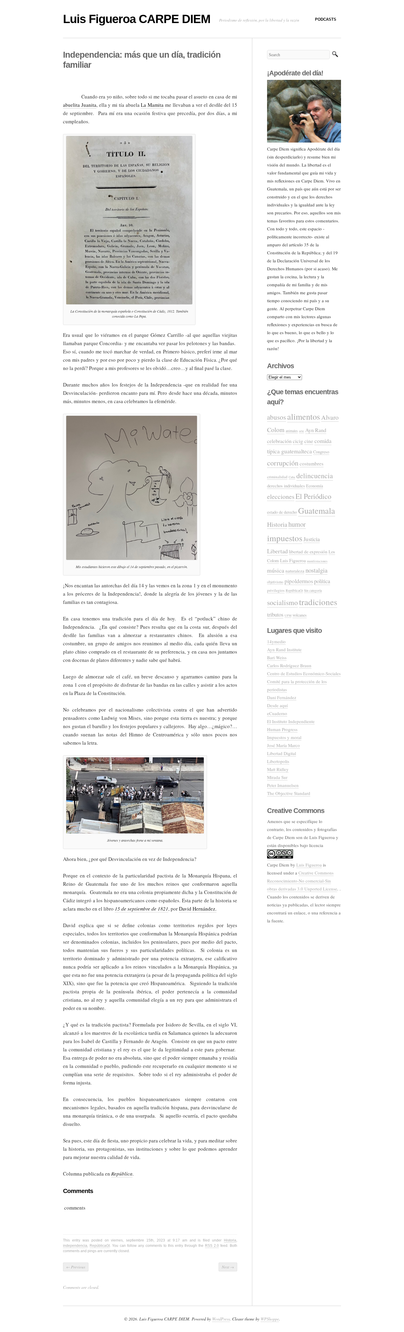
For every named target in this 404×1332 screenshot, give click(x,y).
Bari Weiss (277, 657)
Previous (75, 1267)
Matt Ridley (278, 769)
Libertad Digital (281, 753)
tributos (275, 614)
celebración (279, 440)
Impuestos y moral (284, 737)
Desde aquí (277, 705)
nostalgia (316, 570)
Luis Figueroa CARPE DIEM (136, 18)
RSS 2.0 (212, 1246)
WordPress (221, 1319)
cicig (298, 440)
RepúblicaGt (100, 1246)
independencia (75, 1246)
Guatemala (316, 510)
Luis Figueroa (293, 560)
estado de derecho (282, 512)
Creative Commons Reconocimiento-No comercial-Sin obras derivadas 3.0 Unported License (302, 881)
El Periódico (313, 496)
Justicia (311, 539)
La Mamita (152, 104)
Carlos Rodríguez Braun (289, 665)
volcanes (300, 615)
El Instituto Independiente (291, 721)
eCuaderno (277, 713)
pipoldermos (299, 581)
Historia (230, 1240)
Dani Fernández (281, 697)
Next (228, 1267)
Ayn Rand (315, 430)
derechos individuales (286, 486)
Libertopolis (278, 761)
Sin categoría (313, 590)
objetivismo (275, 582)
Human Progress (282, 729)
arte (301, 431)
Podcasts (325, 19)
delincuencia (314, 475)
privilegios (276, 590)
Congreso (321, 452)
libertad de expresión (308, 552)
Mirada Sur (277, 777)
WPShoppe (270, 1319)
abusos (276, 417)
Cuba (292, 477)
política (322, 581)
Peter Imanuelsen (283, 785)
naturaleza (294, 571)
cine (308, 440)
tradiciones (318, 601)
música (275, 570)
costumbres (312, 463)
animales (292, 431)
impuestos (284, 538)
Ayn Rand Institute (284, 649)
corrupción (282, 463)
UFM (288, 615)
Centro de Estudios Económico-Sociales (304, 673)
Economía (314, 486)
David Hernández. (197, 908)
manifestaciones (317, 561)
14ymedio (276, 641)
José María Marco (283, 745)
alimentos (303, 416)
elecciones (280, 496)
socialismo (282, 602)
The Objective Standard (288, 793)
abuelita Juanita (79, 104)
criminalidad (277, 476)
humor (297, 524)
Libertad (277, 551)
